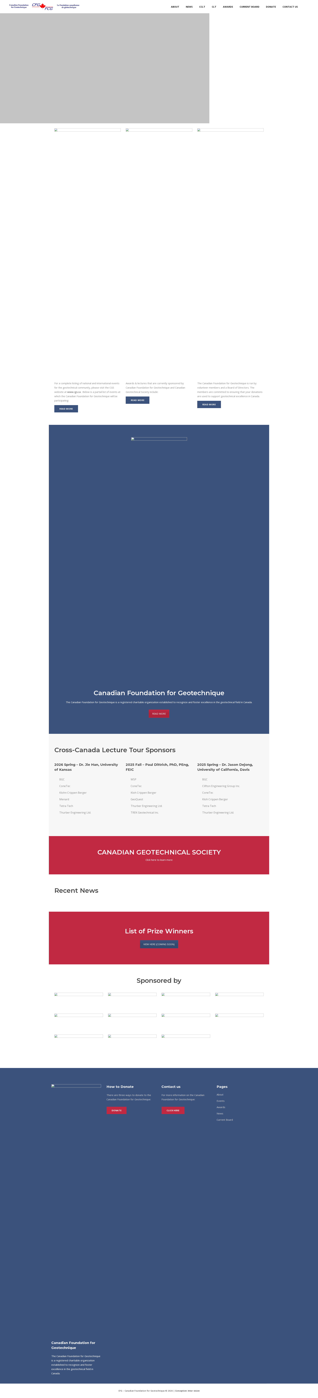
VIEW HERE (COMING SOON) (159, 944)
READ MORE (159, 713)
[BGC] (78, 1000)
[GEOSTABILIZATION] (239, 1000)
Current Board (225, 1119)
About (220, 1094)
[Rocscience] (78, 1042)
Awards (221, 1107)
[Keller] (132, 1021)
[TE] (185, 1042)
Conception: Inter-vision (187, 1390)
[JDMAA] (78, 1021)
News (220, 1113)
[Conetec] (132, 1000)
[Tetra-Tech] (132, 1042)
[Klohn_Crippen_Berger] (185, 1021)
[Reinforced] (239, 1021)
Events (221, 1100)
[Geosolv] (185, 1000)
